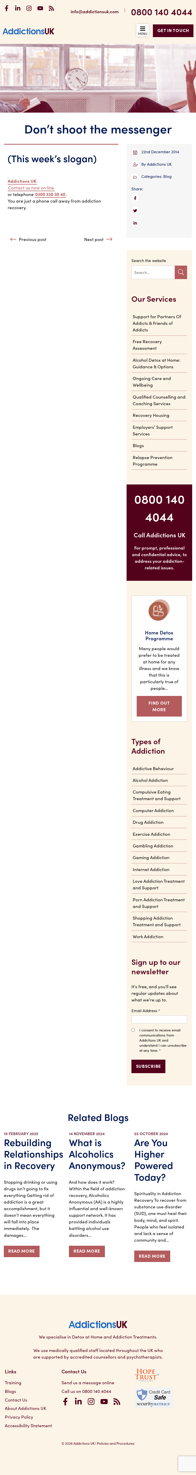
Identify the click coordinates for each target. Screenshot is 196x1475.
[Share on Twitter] (159, 212)
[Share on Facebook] (159, 199)
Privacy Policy (19, 1416)
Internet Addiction (151, 869)
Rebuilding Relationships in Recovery (33, 1153)
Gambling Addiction (153, 845)
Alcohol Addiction (150, 780)
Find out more (159, 706)
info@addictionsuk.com (95, 11)
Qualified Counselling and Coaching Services (159, 399)
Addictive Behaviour (153, 768)
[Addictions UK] (28, 30)
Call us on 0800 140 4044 (86, 1391)
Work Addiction (148, 936)
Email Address (145, 1010)
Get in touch (173, 30)
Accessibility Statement (28, 1425)
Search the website (148, 260)
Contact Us (16, 1399)
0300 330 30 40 (50, 194)
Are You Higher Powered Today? (153, 1159)
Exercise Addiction (151, 834)
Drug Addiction (148, 822)
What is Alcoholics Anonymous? (97, 1153)
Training (13, 1382)
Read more (21, 1251)
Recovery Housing (151, 415)
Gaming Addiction (151, 857)
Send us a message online (88, 1382)
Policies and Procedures (115, 1443)
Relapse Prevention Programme (153, 460)
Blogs (138, 445)
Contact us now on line (31, 187)
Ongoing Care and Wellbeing (152, 381)
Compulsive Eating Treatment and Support (157, 794)
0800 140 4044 (161, 11)
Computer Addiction (153, 810)
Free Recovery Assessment (147, 344)
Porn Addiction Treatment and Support (159, 902)
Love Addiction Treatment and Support (159, 884)
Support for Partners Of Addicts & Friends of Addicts (157, 323)
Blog (167, 176)
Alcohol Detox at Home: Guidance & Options (156, 363)
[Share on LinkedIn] (159, 224)
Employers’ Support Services (153, 430)
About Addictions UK (25, 1408)
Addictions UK (159, 164)
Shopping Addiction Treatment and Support (157, 921)
